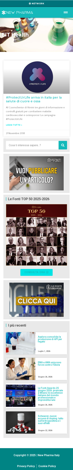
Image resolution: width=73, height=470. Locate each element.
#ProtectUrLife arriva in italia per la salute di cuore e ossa (34, 99)
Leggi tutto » (14, 125)
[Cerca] (63, 145)
